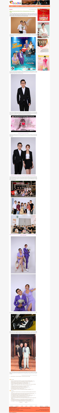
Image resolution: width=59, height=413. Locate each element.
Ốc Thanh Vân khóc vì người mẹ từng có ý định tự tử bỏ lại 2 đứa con (19, 387)
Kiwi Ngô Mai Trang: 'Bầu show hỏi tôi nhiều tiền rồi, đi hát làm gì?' (19, 386)
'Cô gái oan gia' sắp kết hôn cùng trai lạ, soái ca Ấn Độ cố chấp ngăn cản (19, 394)
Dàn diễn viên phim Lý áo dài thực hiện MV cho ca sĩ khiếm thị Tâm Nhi (19, 382)
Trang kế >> (26, 402)
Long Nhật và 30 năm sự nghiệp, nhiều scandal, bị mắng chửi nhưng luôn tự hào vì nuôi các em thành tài (23, 384)
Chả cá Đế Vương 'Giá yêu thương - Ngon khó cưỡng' (17, 388)
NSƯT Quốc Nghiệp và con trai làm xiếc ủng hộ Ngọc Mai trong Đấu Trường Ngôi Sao (21, 389)
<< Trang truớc (20, 402)
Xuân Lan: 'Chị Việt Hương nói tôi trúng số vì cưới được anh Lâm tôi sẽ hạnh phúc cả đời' (21, 380)
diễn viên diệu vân (13, 376)
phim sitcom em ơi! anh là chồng (26, 376)
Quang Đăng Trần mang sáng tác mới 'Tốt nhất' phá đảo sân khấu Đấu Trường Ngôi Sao (21, 399)
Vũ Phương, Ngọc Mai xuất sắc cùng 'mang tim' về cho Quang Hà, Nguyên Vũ (20, 385)
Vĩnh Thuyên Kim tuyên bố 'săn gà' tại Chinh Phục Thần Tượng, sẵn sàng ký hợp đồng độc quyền (22, 393)
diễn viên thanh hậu (18, 376)
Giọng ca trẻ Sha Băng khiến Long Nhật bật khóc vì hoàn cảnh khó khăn (19, 383)
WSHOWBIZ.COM (14, 412)
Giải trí (10, 9)
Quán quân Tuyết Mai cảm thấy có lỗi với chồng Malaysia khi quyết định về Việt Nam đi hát (22, 381)
